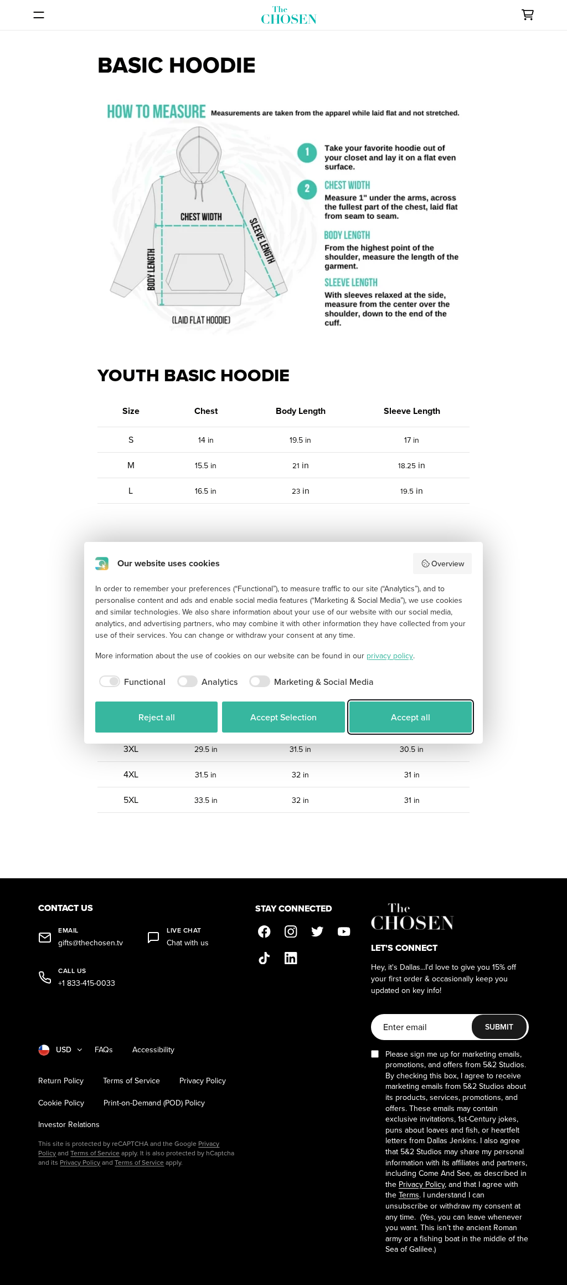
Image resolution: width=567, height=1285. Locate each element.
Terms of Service (131, 1081)
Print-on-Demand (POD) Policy (154, 1103)
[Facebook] (264, 931)
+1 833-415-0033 (86, 983)
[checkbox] (130, 681)
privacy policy (390, 655)
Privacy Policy (202, 1081)
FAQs (104, 1050)
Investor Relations (69, 1124)
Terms (409, 1194)
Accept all (410, 717)
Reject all (156, 717)
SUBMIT (499, 1026)
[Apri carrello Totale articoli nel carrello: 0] (528, 15)
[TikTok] (264, 958)
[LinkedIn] (291, 958)
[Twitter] (317, 931)
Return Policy (61, 1081)
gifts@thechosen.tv (90, 943)
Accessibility (153, 1050)
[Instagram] (291, 931)
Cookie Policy (61, 1103)
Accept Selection (283, 717)
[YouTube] (344, 931)
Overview (447, 563)
